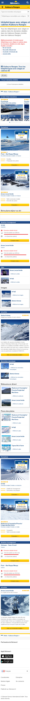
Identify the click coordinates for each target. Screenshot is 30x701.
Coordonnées (5, 677)
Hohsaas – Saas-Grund (8, 545)
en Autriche (18, 485)
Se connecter (20, 681)
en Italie (17, 527)
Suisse (3, 247)
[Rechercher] (27, 2)
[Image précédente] (2, 111)
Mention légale (5, 681)
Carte (4, 75)
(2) (7, 47)
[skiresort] (15, 2)
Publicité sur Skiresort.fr (8, 689)
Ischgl (3, 225)
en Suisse (18, 156)
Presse (3, 685)
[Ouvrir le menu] (2, 2)
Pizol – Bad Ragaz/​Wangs (9, 565)
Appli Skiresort (6, 651)
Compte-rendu (14, 240)
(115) (6, 54)
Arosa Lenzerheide (7, 245)
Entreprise (19, 677)
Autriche (3, 227)
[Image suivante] (28, 111)
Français (8, 671)
